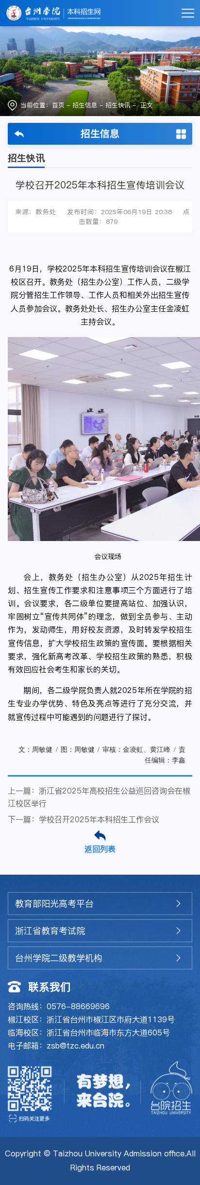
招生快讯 (118, 105)
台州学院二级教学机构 (58, 958)
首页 (58, 105)
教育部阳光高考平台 (54, 903)
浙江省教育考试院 (50, 931)
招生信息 (85, 105)
